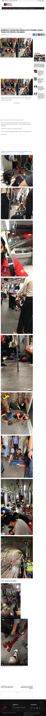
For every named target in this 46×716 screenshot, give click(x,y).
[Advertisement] (28, 4)
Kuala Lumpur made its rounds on (19, 98)
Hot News (39, 92)
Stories (39, 77)
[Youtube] (43, 0)
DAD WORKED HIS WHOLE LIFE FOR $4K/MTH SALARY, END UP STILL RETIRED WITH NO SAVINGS (41, 73)
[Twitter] (41, 0)
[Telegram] (40, 0)
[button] (42, 8)
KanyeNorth (4, 34)
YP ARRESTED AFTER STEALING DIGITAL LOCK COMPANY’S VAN (7, 687)
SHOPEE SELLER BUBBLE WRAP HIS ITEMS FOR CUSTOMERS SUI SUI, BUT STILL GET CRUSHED (41, 80)
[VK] (41, 34)
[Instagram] (38, 0)
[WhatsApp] (44, 34)
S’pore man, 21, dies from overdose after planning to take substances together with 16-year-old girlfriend (39, 65)
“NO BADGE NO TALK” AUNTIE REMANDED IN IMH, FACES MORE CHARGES (26, 687)
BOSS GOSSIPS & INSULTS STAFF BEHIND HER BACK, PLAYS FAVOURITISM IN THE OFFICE (41, 88)
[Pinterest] (39, 34)
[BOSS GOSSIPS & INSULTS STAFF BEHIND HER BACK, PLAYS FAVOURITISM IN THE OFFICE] (35, 86)
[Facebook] (37, 0)
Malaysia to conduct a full (14, 152)
